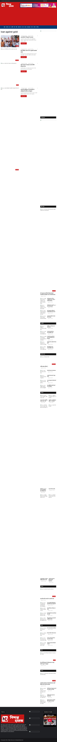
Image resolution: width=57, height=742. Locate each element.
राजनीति (12, 27)
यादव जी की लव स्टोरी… (52, 489)
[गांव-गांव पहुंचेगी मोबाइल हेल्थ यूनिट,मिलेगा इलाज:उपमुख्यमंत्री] (43, 604)
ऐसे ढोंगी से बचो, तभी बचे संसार (51, 370)
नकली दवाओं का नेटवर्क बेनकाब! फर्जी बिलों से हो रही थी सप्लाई (47, 683)
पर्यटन (32, 27)
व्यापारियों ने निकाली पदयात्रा (27, 37)
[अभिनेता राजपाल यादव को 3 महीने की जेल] (43, 697)
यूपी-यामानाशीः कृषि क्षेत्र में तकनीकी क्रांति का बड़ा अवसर (51, 311)
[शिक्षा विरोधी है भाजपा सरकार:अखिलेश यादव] (43, 348)
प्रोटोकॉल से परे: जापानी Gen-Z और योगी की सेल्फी (51, 306)
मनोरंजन (35, 27)
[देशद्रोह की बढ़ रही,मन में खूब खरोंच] (43, 377)
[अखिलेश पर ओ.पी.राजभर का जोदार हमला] (43, 328)
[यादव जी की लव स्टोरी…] (52, 446)
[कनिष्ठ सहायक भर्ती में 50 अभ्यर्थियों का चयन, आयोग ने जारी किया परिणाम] (43, 301)
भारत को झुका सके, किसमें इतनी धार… (51, 381)
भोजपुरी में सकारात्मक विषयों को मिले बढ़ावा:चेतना (52, 580)
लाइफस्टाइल (28, 27)
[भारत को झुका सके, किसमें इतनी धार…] (43, 382)
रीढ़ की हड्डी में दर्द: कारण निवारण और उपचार (51, 613)
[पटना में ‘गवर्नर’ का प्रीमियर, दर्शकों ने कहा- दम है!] (44, 397)
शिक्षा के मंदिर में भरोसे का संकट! (51, 633)
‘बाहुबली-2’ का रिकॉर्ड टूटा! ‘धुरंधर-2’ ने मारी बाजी (52, 400)
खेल (14, 27)
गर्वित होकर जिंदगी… (44, 366)
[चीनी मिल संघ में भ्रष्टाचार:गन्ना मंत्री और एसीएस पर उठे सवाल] (43, 691)
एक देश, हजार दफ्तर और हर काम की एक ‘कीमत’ (51, 638)
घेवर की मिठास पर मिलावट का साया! (51, 609)
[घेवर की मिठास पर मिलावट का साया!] (43, 610)
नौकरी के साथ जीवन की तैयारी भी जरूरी (51, 643)
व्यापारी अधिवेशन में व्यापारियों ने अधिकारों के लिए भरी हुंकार (27, 90)
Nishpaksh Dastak (24, 35)
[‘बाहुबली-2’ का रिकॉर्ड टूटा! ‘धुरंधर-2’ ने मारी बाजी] (52, 397)
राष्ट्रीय (4, 27)
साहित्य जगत (19, 27)
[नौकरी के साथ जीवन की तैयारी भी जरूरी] (43, 644)
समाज (23, 27)
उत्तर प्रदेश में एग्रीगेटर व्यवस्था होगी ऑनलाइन (51, 316)
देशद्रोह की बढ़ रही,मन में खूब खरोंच (51, 376)
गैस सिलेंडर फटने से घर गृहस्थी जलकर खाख (29, 51)
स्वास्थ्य (25, 27)
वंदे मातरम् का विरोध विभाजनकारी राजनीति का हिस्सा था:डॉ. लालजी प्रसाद (47, 293)
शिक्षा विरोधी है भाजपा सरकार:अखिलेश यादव (50, 347)
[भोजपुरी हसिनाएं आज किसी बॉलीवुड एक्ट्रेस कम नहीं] (44, 536)
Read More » (23, 43)
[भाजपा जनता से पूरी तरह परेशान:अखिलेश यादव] (43, 333)
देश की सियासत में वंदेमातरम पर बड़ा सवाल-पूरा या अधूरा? (47, 663)
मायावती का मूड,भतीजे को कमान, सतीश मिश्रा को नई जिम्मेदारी (50, 337)
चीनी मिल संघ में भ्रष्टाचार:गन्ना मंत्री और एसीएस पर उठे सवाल (51, 689)
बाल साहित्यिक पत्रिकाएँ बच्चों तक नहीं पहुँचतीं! (51, 386)
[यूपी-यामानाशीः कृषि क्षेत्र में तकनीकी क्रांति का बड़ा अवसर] (43, 312)
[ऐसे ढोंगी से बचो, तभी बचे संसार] (43, 372)
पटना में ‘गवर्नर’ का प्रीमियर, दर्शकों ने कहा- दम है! (44, 400)
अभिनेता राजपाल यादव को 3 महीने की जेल (51, 695)
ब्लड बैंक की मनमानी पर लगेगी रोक (47, 599)
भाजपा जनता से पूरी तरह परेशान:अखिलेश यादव (50, 332)
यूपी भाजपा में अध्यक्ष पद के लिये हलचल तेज (27, 65)
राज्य (9, 27)
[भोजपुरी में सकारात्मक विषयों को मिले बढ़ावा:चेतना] (52, 536)
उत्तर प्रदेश (7, 27)
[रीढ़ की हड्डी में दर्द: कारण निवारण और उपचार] (43, 615)
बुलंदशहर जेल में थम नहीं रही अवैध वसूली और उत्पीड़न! (51, 700)
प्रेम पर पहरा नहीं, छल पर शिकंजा (51, 628)
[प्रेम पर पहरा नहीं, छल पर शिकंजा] (43, 630)
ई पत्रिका (37, 27)
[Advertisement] (28, 17)
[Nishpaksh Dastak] (7, 5)
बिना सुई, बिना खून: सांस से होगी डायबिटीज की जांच (51, 618)
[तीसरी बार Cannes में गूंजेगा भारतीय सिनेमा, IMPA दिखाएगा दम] (44, 446)
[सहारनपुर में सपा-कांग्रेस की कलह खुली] (43, 343)
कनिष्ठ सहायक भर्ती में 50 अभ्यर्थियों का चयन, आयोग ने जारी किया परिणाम (51, 299)
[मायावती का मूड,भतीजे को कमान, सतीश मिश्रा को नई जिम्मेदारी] (43, 338)
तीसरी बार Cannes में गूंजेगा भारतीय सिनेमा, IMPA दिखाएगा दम (43, 490)
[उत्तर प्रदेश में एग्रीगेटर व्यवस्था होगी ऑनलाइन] (43, 318)
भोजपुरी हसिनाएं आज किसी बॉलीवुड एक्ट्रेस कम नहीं (44, 579)
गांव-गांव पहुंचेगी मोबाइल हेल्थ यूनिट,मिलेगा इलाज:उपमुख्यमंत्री (51, 603)
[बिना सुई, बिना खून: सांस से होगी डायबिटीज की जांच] (43, 620)
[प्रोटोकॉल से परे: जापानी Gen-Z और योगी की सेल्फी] (43, 307)
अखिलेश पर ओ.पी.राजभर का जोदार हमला (51, 326)
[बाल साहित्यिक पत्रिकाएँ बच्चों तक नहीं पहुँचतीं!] (43, 387)
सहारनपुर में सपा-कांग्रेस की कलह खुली (51, 342)
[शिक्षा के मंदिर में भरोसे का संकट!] (43, 634)
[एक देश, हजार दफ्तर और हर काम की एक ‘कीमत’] (43, 639)
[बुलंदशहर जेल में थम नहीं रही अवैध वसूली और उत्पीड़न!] (43, 701)
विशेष (16, 27)
